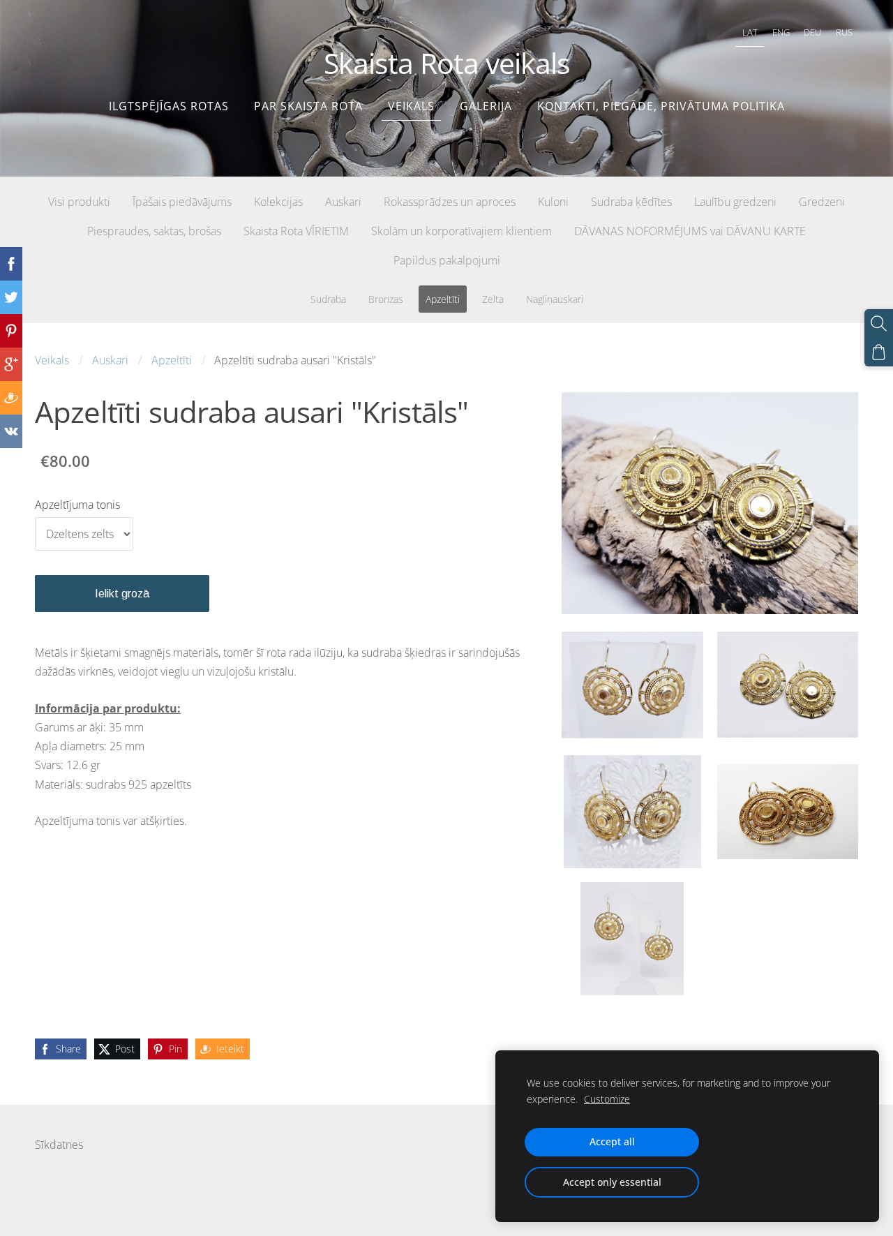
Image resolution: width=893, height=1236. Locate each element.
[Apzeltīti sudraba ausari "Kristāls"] (632, 684)
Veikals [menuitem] (411, 106)
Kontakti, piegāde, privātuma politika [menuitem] (661, 106)
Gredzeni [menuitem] (822, 201)
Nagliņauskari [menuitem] (554, 299)
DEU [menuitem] (812, 32)
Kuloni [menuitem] (553, 201)
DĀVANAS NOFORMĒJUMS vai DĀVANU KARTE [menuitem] (690, 231)
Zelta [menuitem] (493, 299)
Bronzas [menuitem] (385, 299)
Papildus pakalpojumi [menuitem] (446, 260)
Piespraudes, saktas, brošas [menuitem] (154, 231)
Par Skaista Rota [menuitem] (308, 106)
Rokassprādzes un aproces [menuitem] (450, 201)
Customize (607, 1098)
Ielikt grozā (122, 594)
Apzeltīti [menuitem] (443, 299)
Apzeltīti (171, 360)
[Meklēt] (878, 323)
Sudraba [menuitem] (328, 299)
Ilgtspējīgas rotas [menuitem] (169, 106)
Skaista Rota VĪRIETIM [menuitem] (296, 231)
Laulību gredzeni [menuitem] (735, 201)
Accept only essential (612, 1182)
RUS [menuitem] (844, 32)
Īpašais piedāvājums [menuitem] (182, 201)
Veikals (52, 360)
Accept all (612, 1141)
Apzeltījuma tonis (77, 504)
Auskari (110, 360)
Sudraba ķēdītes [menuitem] (631, 201)
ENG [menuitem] (781, 32)
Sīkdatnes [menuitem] (59, 1144)
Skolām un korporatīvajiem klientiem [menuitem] (461, 231)
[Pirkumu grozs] (878, 352)
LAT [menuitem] (750, 32)
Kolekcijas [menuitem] (278, 201)
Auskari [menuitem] (343, 201)
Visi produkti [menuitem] (79, 201)
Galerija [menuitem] (486, 106)
